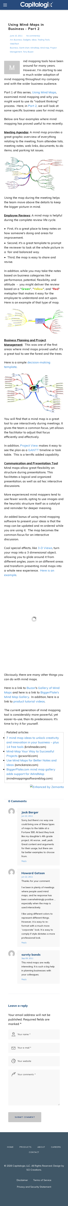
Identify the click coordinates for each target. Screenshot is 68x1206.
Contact (34, 1152)
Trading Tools (44, 39)
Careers (56, 1147)
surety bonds (30, 954)
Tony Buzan (28, 51)
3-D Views (45, 548)
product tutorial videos (29, 701)
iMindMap (34, 47)
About (41, 1147)
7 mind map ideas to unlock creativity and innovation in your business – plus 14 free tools (32, 742)
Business (18, 39)
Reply (24, 861)
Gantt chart (24, 47)
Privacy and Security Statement (34, 1186)
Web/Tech (14, 43)
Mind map (44, 47)
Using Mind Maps (44, 92)
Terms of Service (42, 1180)
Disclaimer (22, 1180)
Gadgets (27, 39)
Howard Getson (33, 873)
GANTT (33, 450)
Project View (29, 445)
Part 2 (32, 106)
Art (11, 39)
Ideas (34, 39)
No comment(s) (33, 35)
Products (25, 1147)
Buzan (31, 688)
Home (10, 1147)
